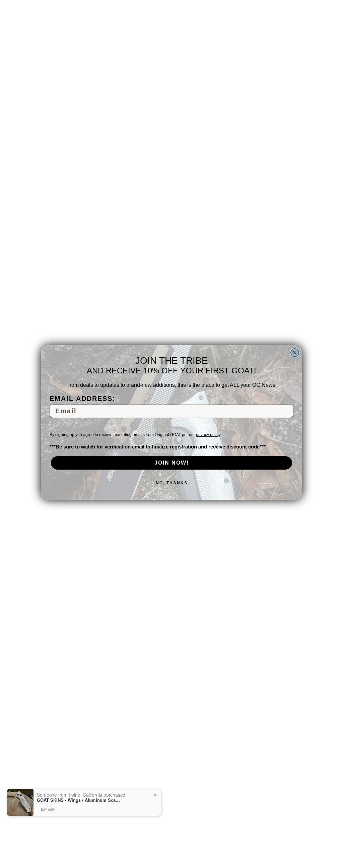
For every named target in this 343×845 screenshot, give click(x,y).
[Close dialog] (295, 353)
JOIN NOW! (171, 463)
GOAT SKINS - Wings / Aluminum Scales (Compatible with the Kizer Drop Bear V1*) (79, 800)
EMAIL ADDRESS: (83, 398)
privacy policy (208, 434)
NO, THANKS (172, 483)
